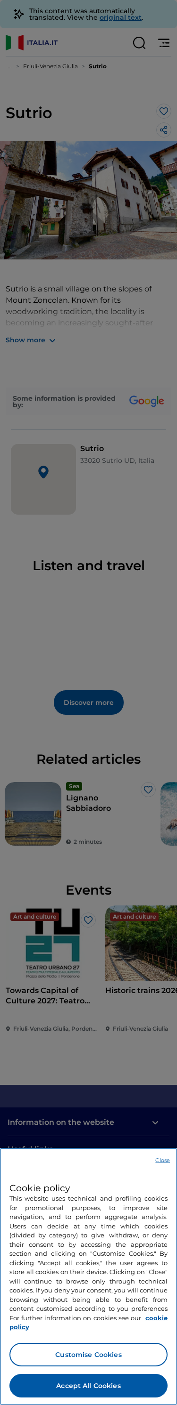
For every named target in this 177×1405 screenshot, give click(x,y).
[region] (88, 1276)
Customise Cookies (88, 1354)
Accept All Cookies (88, 1385)
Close (162, 1160)
